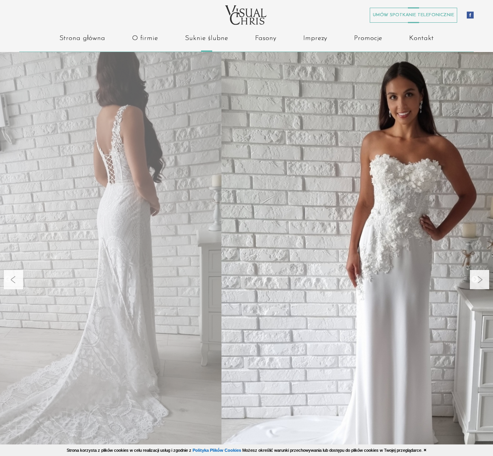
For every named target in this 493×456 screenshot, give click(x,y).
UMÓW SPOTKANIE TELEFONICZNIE (413, 15)
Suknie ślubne (206, 38)
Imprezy (315, 38)
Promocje (368, 38)
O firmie (145, 38)
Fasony (265, 38)
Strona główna (82, 38)
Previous (17, 282)
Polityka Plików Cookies (217, 450)
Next (483, 282)
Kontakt (421, 38)
